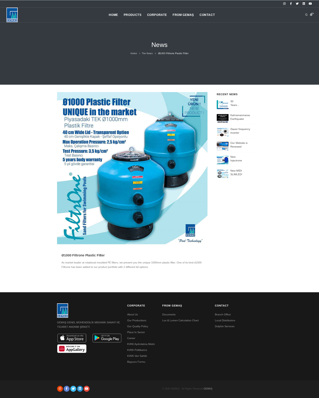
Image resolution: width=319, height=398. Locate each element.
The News (147, 53)
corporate (157, 14)
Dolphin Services (224, 326)
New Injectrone (236, 158)
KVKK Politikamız (137, 349)
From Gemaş (183, 14)
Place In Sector (136, 332)
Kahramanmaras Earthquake (240, 117)
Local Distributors (225, 320)
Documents (169, 314)
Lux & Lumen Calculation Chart (180, 320)
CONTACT (207, 14)
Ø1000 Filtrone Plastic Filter (83, 255)
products (133, 14)
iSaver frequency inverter (240, 131)
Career (131, 338)
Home (134, 53)
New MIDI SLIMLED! (236, 172)
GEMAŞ (208, 388)
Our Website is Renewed (239, 144)
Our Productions (136, 320)
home (113, 14)
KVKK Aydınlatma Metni (141, 344)
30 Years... (234, 103)
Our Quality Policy (137, 326)
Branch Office (223, 314)
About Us (132, 314)
